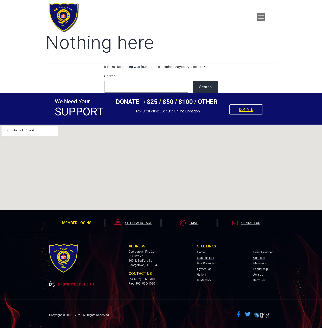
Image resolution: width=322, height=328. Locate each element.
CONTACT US (250, 223)
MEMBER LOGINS (76, 223)
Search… (111, 76)
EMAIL (194, 223)
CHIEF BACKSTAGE (138, 223)
